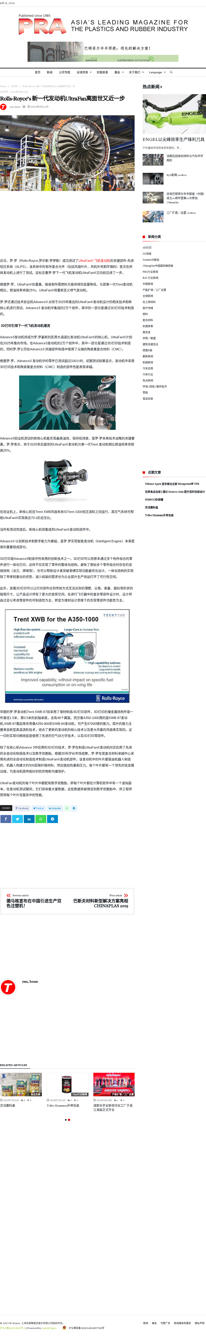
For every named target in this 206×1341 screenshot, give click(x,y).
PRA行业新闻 (80, 1094)
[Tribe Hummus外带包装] (68, 1084)
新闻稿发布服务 (182, 1323)
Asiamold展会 (151, 259)
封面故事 (148, 326)
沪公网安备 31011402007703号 (85, 1328)
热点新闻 (148, 380)
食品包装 (35, 1094)
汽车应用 (148, 368)
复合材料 (148, 320)
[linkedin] (29, 819)
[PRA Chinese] (103, 12)
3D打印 (14, 86)
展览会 (146, 332)
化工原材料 (149, 301)
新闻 (145, 1323)
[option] (21, 1090)
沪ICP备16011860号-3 (12, 1328)
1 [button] (66, 1120)
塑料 (145, 314)
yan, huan (14, 106)
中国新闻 (148, 283)
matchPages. (50, 1328)
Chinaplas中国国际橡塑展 (158, 265)
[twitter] (17, 819)
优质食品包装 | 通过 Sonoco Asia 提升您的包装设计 (175, 491)
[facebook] (5, 819)
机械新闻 (148, 362)
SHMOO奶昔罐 (154, 499)
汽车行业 (148, 374)
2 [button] (69, 1120)
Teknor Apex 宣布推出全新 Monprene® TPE (172, 483)
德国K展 (147, 350)
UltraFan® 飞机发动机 (94, 260)
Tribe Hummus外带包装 (63, 1106)
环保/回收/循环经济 (155, 386)
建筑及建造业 (150, 344)
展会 (154, 1323)
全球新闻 (148, 295)
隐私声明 (199, 1323)
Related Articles (13, 1065)
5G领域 (147, 253)
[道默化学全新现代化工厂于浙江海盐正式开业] (114, 1084)
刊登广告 (165, 1323)
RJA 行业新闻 (150, 277)
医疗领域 (148, 307)
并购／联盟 (149, 338)
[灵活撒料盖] (21, 1084)
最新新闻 (148, 356)
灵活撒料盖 (7, 1106)
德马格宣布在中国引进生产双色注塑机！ (33, 901)
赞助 (145, 392)
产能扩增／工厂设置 (123, 1094)
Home (3, 86)
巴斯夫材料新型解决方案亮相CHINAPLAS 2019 (100, 901)
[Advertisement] (67, 224)
